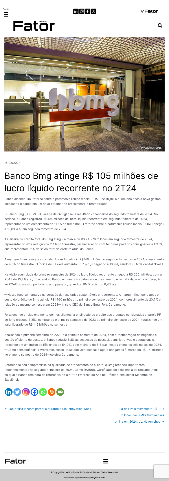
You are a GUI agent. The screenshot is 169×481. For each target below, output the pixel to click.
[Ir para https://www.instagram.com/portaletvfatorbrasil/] (81, 11)
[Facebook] (34, 392)
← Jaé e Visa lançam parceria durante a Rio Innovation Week (48, 409)
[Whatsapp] (43, 392)
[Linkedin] (9, 392)
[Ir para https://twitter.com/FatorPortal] (93, 11)
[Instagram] (26, 392)
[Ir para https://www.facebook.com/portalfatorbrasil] (87, 11)
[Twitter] (17, 392)
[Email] (60, 392)
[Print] (51, 392)
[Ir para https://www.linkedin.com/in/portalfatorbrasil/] (76, 11)
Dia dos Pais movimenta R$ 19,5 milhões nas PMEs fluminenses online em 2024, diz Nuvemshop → (139, 410)
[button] (160, 25)
